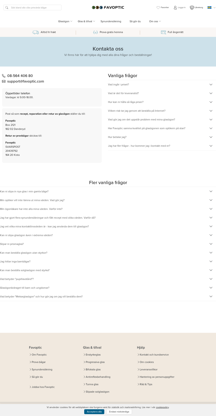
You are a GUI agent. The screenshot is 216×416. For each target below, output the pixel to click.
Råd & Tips (146, 384)
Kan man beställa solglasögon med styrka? (24, 270)
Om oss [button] (153, 21)
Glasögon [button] (63, 21)
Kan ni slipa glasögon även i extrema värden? (26, 235)
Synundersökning (111, 21)
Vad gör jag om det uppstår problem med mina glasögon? (141, 119)
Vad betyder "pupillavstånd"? (17, 279)
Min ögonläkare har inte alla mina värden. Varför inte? (31, 209)
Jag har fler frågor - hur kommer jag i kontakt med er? (139, 146)
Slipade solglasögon (97, 391)
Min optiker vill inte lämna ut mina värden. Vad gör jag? (32, 200)
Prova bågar (39, 362)
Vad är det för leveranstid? (123, 93)
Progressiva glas (95, 362)
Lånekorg (199, 7)
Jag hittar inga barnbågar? (15, 261)
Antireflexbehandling (98, 377)
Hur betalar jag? (117, 137)
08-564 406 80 (20, 75)
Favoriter (165, 7)
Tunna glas (92, 384)
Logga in (181, 7)
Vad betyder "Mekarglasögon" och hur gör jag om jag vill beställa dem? (41, 296)
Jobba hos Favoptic (43, 387)
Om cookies (147, 362)
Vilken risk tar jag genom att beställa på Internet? (136, 111)
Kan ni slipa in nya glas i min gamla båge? (24, 191)
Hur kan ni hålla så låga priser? (125, 102)
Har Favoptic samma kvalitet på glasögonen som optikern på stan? (146, 128)
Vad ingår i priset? (118, 84)
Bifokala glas (93, 369)
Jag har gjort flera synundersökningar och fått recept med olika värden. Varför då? (48, 217)
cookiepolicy (162, 407)
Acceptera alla (94, 411)
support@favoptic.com (25, 81)
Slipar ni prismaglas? (12, 244)
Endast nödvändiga (119, 411)
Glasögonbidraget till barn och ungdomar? (24, 288)
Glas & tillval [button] (85, 21)
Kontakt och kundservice (154, 354)
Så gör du (135, 21)
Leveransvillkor (148, 369)
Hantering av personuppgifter (157, 377)
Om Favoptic (39, 354)
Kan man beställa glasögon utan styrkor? (23, 252)
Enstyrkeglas (93, 354)
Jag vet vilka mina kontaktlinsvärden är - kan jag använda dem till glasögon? (44, 226)
